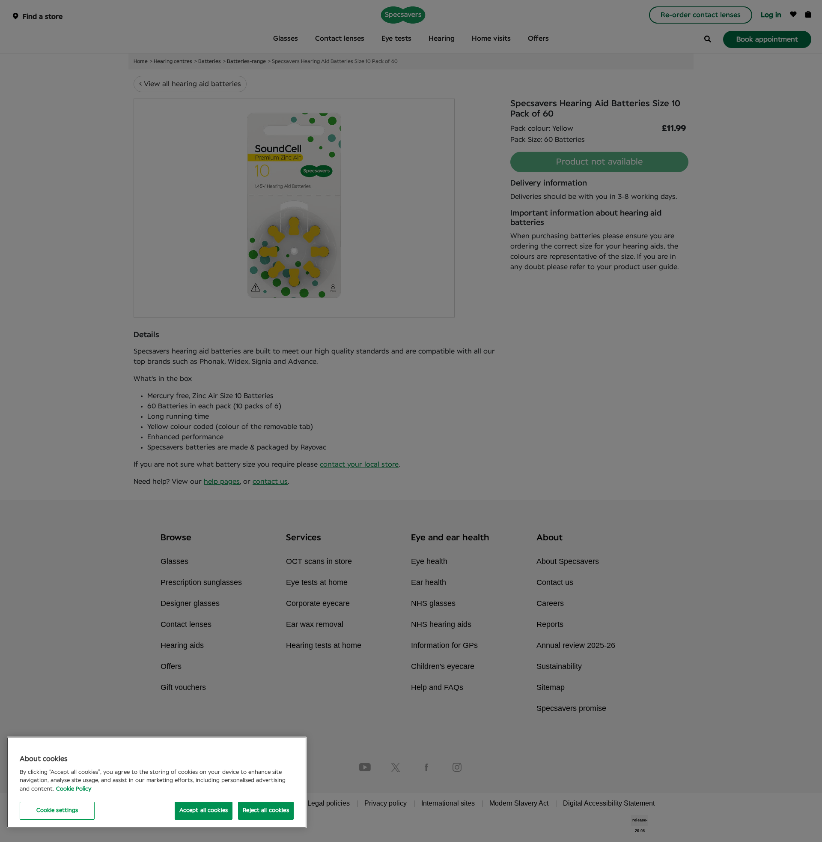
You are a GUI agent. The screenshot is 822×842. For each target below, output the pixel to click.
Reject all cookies (266, 810)
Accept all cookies (203, 810)
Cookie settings (57, 810)
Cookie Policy (73, 789)
